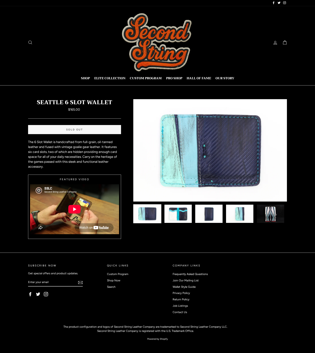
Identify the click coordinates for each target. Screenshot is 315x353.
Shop (85, 78)
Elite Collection (109, 78)
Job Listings (180, 305)
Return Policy (181, 299)
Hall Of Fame (199, 78)
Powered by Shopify (157, 339)
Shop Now (113, 280)
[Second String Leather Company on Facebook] (30, 294)
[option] (210, 150)
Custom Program (146, 78)
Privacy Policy (181, 293)
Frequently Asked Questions (190, 274)
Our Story (224, 78)
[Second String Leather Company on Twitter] (38, 294)
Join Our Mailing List (186, 280)
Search (111, 286)
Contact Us (180, 312)
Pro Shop (174, 78)
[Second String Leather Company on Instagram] (46, 294)
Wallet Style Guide (184, 286)
